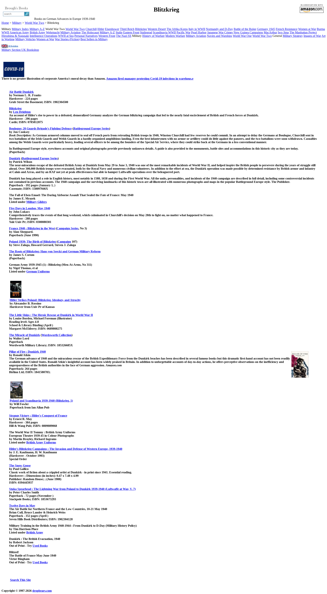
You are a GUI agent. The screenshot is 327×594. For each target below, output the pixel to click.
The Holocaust (90, 32)
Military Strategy (293, 35)
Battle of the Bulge (245, 29)
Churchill (91, 29)
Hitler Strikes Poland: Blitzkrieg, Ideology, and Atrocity (45, 300)
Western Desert (157, 29)
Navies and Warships (219, 35)
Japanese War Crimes (220, 32)
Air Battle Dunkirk (21, 91)
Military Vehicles (25, 39)
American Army (19, 32)
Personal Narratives (86, 35)
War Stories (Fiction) (67, 39)
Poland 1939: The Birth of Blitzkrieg (32, 241)
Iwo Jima (283, 32)
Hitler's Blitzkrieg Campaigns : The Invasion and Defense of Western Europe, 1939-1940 (65, 448)
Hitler (100, 29)
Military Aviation (70, 32)
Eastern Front (131, 32)
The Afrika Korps (177, 29)
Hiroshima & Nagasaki (15, 35)
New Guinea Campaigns (248, 32)
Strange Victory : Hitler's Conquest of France (38, 415)
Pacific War (183, 32)
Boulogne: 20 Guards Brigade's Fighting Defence (40, 128)
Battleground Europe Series (91, 128)
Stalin (119, 32)
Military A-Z (37, 29)
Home (5, 22)
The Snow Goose (20, 465)
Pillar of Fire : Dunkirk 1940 (27, 351)
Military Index (20, 29)
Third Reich (127, 29)
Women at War (307, 29)
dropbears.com (42, 590)
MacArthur (270, 32)
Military (17, 22)
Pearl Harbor (198, 32)
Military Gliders (36, 201)
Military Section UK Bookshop (20, 49)
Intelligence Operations (43, 35)
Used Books (40, 545)
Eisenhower (112, 29)
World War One (242, 35)
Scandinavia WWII (164, 32)
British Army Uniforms (41, 442)
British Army (37, 32)
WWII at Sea (66, 35)
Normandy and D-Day (219, 29)
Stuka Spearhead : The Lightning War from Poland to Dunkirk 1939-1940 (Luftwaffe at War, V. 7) (72, 489)
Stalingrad (146, 32)
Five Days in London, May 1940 (29, 208)
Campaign (64, 241)
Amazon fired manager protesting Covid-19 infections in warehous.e (149, 78)
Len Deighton (22, 111)
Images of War (312, 35)
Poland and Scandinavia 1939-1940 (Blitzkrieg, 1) (41, 400)
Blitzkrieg (141, 29)
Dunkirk (14, 158)
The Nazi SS (123, 35)
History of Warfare (153, 35)
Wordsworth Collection (57, 335)
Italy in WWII (196, 29)
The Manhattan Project (303, 32)
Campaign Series (67, 228)
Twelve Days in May (22, 505)
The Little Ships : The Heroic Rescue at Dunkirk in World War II (51, 315)
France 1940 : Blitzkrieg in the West (32, 228)
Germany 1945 (266, 29)
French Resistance (286, 29)
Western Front (106, 35)
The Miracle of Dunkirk (24, 335)
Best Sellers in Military (94, 39)
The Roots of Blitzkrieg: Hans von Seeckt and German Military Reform (54, 251)
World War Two (34, 22)
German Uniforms (38, 271)
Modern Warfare (175, 35)
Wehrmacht (53, 32)
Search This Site (20, 580)
